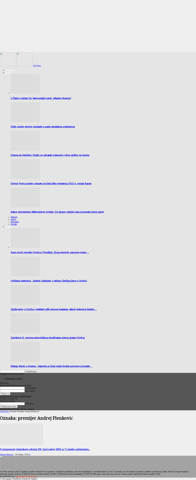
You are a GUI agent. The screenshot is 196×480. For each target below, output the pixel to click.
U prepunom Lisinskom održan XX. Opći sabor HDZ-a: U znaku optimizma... (45, 449)
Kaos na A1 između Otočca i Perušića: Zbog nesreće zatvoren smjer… (50, 252)
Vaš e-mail (29, 403)
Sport (13, 219)
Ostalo (14, 224)
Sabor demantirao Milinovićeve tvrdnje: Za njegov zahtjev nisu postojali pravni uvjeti (57, 211)
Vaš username (30, 388)
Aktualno (15, 222)
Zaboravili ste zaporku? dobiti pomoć (15, 396)
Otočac (8, 227)
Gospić (8, 72)
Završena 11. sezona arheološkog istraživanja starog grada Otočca (48, 337)
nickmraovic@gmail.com (26, 476)
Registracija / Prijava (14, 378)
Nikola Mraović (6, 454)
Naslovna (9, 70)
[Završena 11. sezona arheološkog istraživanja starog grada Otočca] (25, 332)
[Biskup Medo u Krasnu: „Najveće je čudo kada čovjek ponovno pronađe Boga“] (25, 361)
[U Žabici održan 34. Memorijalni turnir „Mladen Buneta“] (25, 93)
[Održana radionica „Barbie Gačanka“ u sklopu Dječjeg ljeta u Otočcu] (25, 276)
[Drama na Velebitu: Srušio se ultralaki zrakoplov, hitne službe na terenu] (25, 150)
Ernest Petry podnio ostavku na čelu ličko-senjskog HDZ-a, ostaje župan (51, 183)
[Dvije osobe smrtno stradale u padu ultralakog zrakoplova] (25, 121)
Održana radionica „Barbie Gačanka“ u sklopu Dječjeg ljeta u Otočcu (49, 280)
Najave (14, 217)
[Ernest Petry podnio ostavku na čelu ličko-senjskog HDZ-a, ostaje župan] (25, 178)
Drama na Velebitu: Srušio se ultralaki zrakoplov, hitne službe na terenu (50, 155)
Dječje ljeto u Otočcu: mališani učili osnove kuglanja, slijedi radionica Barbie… (54, 309)
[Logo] (8, 65)
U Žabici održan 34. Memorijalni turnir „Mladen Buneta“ (41, 98)
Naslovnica (4, 411)
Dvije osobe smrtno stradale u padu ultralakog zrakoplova (43, 126)
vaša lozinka (30, 391)
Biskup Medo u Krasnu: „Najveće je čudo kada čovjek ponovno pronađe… (51, 366)
